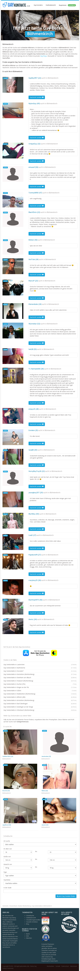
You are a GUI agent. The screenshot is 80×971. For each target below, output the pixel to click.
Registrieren (67, 5)
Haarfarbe (7, 880)
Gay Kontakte (38, 5)
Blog (27, 924)
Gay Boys (43, 56)
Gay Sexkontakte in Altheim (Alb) (40, 697)
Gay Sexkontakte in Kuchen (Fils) (40, 684)
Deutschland (13, 906)
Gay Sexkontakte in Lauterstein (40, 664)
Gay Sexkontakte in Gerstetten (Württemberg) (40, 674)
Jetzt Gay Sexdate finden (66, 896)
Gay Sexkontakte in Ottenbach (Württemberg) (40, 710)
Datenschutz (65, 966)
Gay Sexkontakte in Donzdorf (40, 671)
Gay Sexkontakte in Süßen (40, 691)
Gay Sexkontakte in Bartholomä (40, 668)
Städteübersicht (51, 5)
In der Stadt (7, 888)
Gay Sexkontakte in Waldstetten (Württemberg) (40, 694)
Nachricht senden (36, 97)
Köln (27, 936)
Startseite (5, 906)
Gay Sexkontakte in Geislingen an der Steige (40, 707)
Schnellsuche (30, 915)
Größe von (7, 857)
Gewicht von (8, 864)
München (29, 938)
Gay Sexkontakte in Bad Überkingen (40, 704)
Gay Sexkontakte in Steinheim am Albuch (40, 678)
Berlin (28, 934)
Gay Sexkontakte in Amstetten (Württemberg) (40, 700)
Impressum (73, 966)
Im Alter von (8, 849)
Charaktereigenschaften (33, 920)
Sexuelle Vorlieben (32, 922)
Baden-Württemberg (24, 906)
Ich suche (7, 841)
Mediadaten (50, 966)
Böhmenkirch (53, 78)
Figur (5, 872)
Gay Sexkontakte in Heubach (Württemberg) (40, 681)
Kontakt (58, 966)
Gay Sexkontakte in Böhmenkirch (42, 906)
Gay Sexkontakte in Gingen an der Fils (40, 687)
